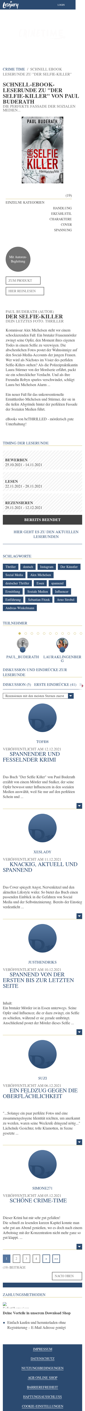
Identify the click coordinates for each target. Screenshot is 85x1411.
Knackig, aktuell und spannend (40, 867)
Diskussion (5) (17, 684)
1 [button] (19, 633)
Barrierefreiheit (42, 1387)
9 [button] (69, 633)
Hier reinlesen (22, 291)
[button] (66, 5)
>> (56, 1258)
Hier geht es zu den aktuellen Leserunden (46, 534)
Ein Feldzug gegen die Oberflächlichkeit (40, 1093)
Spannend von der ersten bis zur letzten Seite (38, 979)
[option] (42, 33)
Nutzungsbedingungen (42, 1368)
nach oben (64, 1276)
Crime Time (14, 68)
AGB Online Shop (42, 1377)
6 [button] (50, 633)
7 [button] (56, 633)
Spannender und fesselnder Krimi (31, 756)
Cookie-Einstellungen (42, 1406)
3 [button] (32, 633)
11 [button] (81, 633)
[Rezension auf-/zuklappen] (79, 806)
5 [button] (44, 633)
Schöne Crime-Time (38, 1200)
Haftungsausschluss (42, 1396)
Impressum (42, 1349)
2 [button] (26, 633)
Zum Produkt (20, 280)
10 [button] (75, 633)
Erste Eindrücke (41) (55, 684)
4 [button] (38, 633)
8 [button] (62, 633)
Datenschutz (43, 1358)
